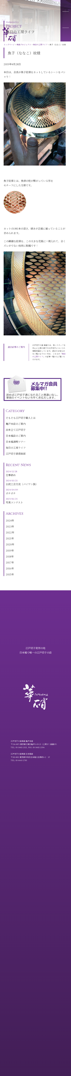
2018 (8, 556)
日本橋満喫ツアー (16, 441)
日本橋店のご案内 (16, 435)
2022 (9, 532)
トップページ (6, 8)
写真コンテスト (14, 500)
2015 (8, 574)
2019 (8, 550)
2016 (8, 568)
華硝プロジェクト (21, 8)
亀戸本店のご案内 (16, 423)
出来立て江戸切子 (16, 429)
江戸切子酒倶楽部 (16, 453)
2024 (9, 520)
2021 (8, 538)
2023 (9, 526)
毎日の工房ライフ (38, 8)
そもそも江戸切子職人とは (21, 417)
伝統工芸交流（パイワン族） (22, 482)
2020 (9, 544)
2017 (8, 562)
